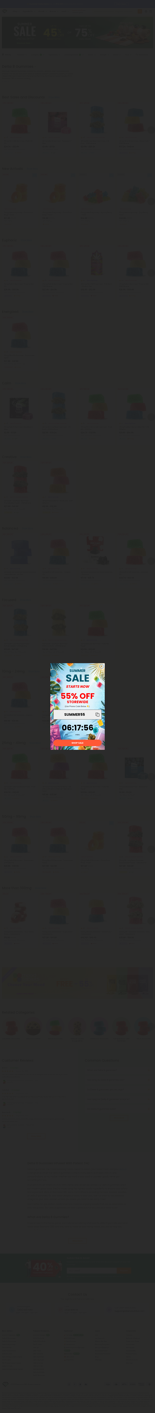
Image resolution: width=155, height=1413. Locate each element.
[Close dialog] (102, 666)
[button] (77, 715)
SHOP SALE (77, 742)
